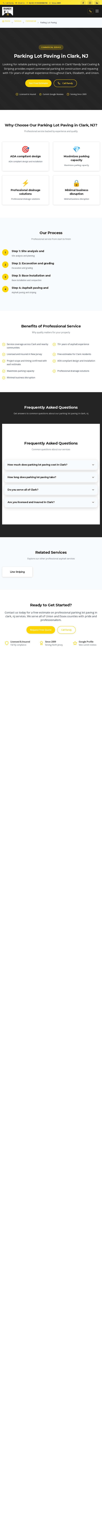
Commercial (31, 21)
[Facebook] (83, 3)
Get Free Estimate (38, 83)
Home (7, 21)
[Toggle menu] (97, 11)
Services (17, 21)
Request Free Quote (40, 629)
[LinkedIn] (97, 3)
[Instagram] (90, 3)
